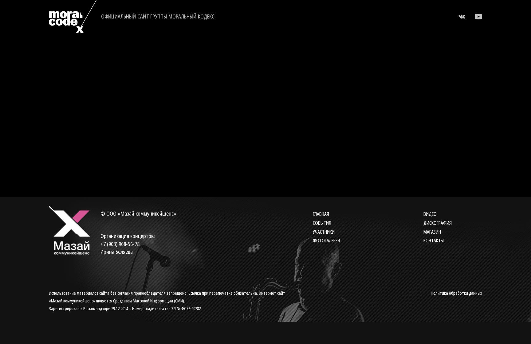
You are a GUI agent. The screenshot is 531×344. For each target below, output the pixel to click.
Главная (321, 214)
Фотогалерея (326, 240)
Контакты (433, 240)
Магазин (432, 232)
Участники (324, 232)
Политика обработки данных (456, 293)
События (322, 223)
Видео (430, 214)
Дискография (437, 223)
